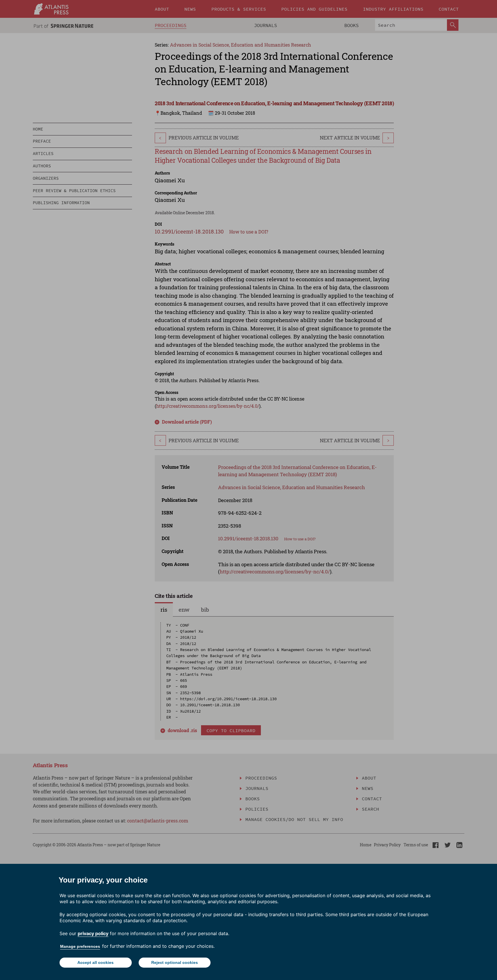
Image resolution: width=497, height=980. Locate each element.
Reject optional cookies (174, 962)
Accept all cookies (95, 962)
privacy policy (93, 933)
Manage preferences (80, 946)
